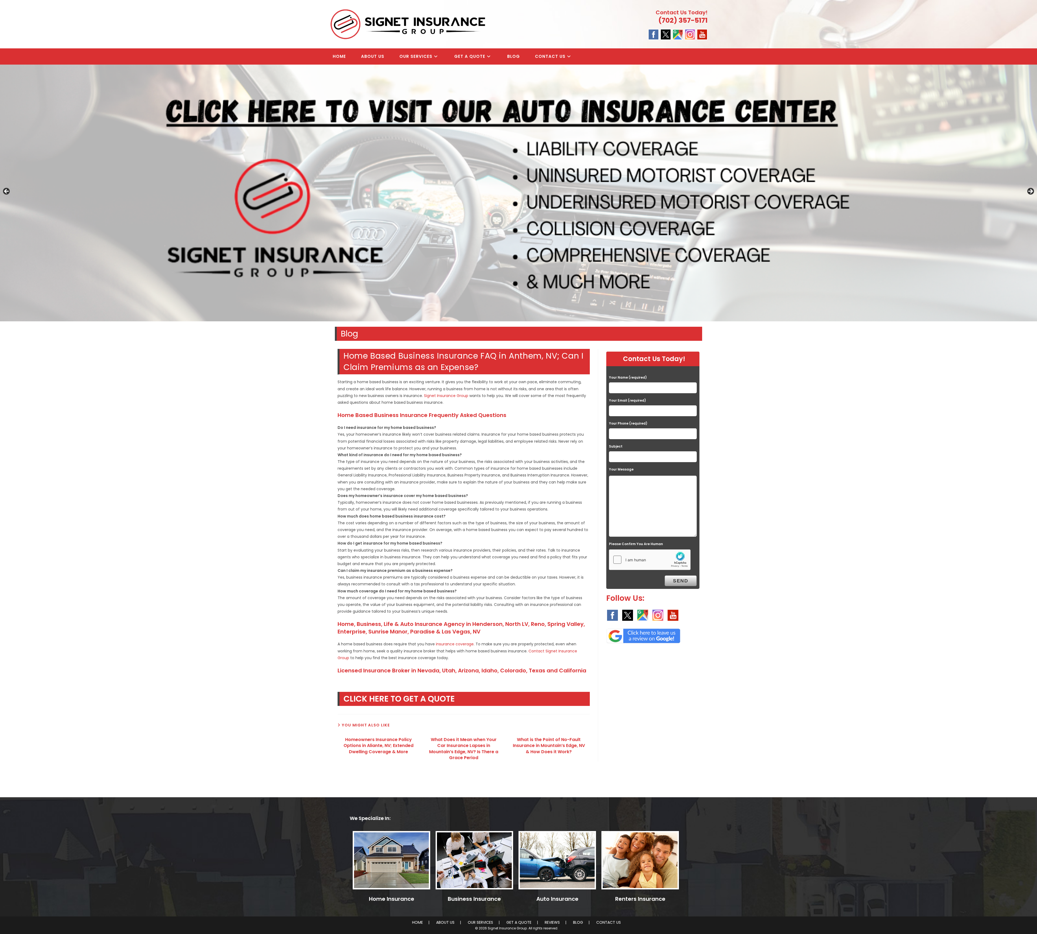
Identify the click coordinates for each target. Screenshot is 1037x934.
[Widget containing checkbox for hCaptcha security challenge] (650, 559)
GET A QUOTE (518, 922)
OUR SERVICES (480, 922)
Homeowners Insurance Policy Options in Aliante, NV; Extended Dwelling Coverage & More (378, 746)
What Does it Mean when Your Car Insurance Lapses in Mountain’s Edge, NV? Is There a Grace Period (463, 749)
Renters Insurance (640, 899)
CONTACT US (608, 922)
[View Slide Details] (518, 193)
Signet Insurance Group (446, 395)
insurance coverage (455, 644)
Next (1030, 192)
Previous (7, 192)
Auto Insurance (557, 899)
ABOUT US (445, 922)
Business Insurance (474, 899)
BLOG (578, 922)
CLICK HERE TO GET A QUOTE (399, 699)
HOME (417, 922)
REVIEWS (552, 922)
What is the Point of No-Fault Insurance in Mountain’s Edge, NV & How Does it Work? (549, 746)
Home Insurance (391, 899)
